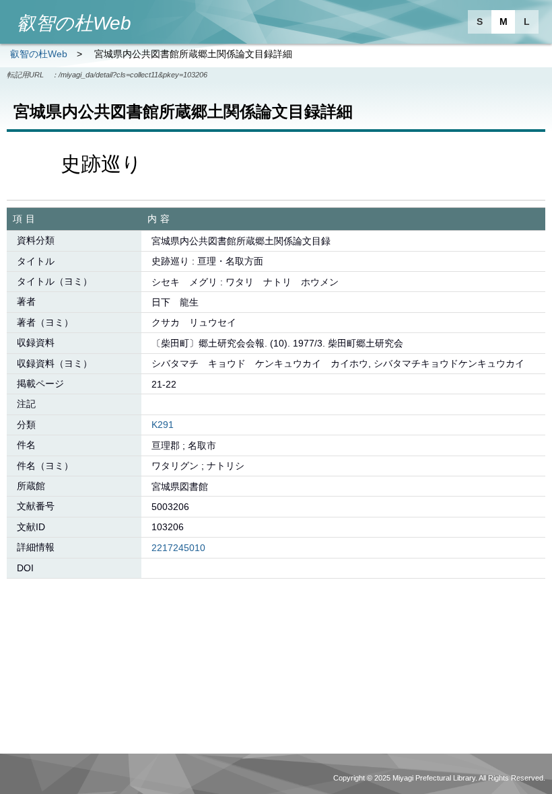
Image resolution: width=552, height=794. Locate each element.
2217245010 (178, 547)
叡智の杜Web (38, 53)
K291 (162, 424)
